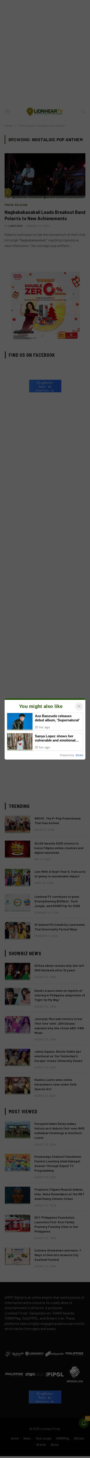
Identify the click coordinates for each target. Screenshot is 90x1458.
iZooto (79, 755)
